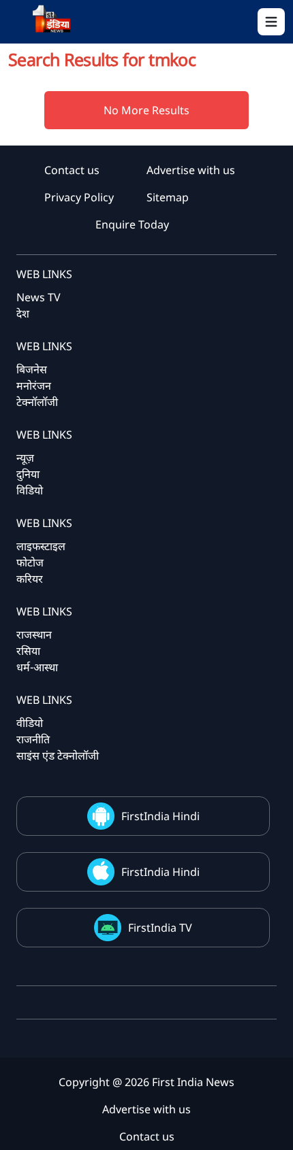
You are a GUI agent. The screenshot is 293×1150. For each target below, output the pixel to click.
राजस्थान (34, 634)
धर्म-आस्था (37, 667)
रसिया (28, 650)
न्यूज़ (25, 457)
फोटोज (30, 562)
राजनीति (33, 739)
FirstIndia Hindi (160, 816)
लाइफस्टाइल (40, 546)
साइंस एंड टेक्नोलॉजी (57, 755)
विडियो (29, 490)
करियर (29, 578)
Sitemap (167, 197)
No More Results (146, 110)
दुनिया (28, 474)
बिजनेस (31, 369)
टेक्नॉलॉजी (37, 401)
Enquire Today (132, 224)
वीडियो (29, 722)
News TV (38, 297)
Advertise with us (190, 170)
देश (22, 313)
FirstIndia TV (160, 927)
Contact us (71, 170)
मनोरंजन (33, 385)
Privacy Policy (79, 197)
